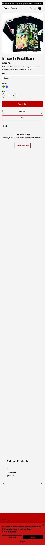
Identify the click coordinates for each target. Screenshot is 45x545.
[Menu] (40, 8)
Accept (33, 537)
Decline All (12, 537)
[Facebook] (6, 126)
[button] (34, 8)
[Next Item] (39, 33)
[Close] (42, 526)
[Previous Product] (3, 483)
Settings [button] (22, 541)
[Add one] (13, 95)
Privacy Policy (12, 531)
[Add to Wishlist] (22, 118)
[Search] (30, 8)
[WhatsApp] (3, 126)
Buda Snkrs (10, 8)
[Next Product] (41, 483)
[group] (22, 488)
